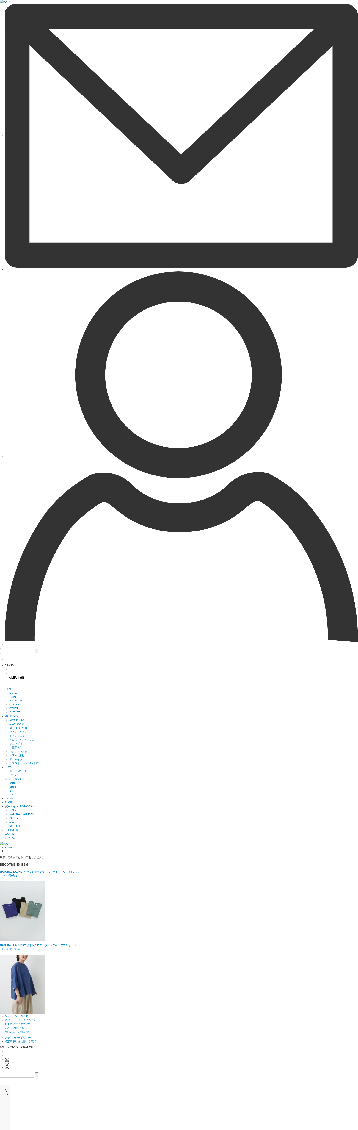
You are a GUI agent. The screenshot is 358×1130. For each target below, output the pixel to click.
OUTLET (14, 712)
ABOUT (9, 798)
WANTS (9, 833)
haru (12, 782)
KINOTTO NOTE (19, 727)
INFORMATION (18, 771)
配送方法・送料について (19, 1031)
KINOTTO (15, 826)
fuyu (11, 794)
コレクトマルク (18, 751)
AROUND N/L (17, 720)
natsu (12, 786)
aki (11, 790)
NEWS (8, 767)
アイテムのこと (18, 731)
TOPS (12, 696)
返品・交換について (16, 1027)
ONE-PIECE (16, 704)
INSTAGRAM (27, 806)
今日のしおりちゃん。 (22, 739)
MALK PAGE (12, 716)
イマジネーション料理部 (23, 763)
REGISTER (11, 829)
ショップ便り (17, 743)
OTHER (13, 708)
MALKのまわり (18, 755)
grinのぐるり (16, 724)
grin (11, 822)
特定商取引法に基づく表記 (20, 1041)
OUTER (13, 692)
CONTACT (11, 837)
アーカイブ (15, 759)
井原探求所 (15, 747)
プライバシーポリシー (18, 1037)
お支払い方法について (18, 1023)
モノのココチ (17, 735)
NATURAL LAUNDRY (21, 814)
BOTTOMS (15, 700)
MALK (12, 810)
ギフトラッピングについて (20, 1019)
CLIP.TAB (14, 818)
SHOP (8, 802)
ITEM (8, 688)
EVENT (13, 774)
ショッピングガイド (16, 1016)
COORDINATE (13, 778)
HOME (8, 847)
